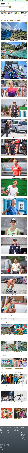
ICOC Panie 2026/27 (16, 436)
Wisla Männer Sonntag (5, 334)
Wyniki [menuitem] (8, 9)
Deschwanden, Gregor (23, 430)
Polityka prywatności (17, 0)
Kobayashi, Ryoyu (23, 434)
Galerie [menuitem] (17, 9)
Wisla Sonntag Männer (5, 351)
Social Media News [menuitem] (5, 10)
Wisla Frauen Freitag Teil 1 (19, 401)
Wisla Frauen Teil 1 (18, 418)
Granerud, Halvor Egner (23, 432)
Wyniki (1, 430)
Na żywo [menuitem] (5, 9)
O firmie (1, 447)
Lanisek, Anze (22, 436)
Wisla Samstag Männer (19, 351)
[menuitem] (23, 7)
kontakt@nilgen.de (16, 319)
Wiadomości (1, 429)
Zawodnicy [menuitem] (14, 9)
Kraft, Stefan (22, 435)
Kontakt (1, 446)
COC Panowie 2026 (16, 431)
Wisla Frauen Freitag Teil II (19, 385)
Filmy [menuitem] (25, 9)
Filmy (7, 429)
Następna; (18, 315)
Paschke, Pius (22, 437)
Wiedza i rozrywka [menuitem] (21, 9)
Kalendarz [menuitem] (11, 9)
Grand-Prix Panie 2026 (16, 430)
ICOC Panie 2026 (16, 432)
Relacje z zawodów (2, 432)
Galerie (8, 430)
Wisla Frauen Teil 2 (4, 418)
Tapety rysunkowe (9, 432)
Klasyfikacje (1, 431)
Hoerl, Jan (22, 433)
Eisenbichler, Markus (23, 431)
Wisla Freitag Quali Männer (6, 401)
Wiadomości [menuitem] (2, 9)
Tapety (8, 431)
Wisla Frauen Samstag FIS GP (6, 368)
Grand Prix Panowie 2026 (16, 429)
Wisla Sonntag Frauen (18, 334)
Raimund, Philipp (23, 439)
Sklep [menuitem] (1, 10)
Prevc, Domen (22, 438)
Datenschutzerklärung (2, 448)
